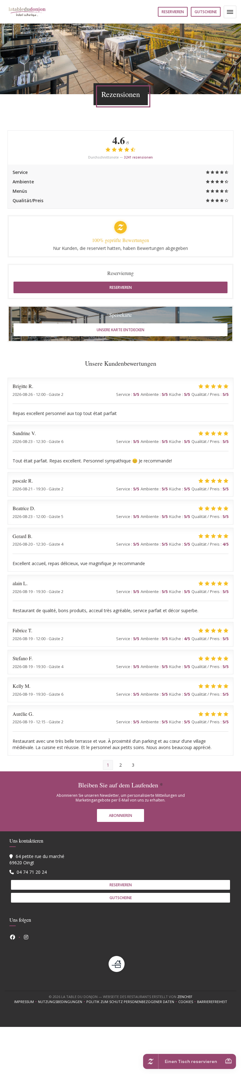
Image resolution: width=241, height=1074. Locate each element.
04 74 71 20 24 (32, 872)
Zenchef (184, 996)
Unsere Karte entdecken (120, 329)
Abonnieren (120, 815)
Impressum (26, 1001)
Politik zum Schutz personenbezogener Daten (132, 1001)
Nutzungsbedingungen (62, 1001)
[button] (230, 12)
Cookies (187, 1001)
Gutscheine (206, 11)
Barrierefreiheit (212, 1001)
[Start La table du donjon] (27, 12)
